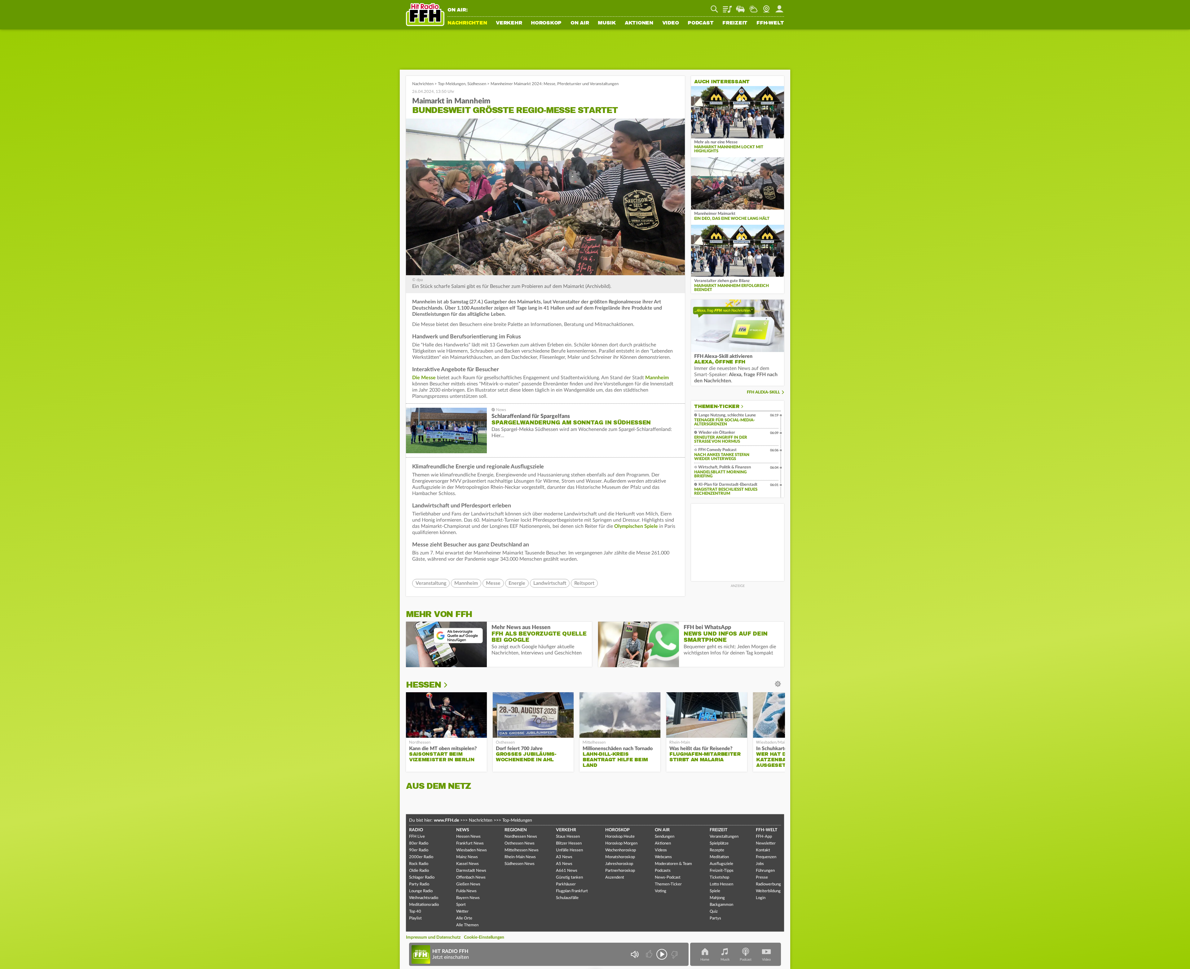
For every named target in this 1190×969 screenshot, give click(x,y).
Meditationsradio (424, 905)
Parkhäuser (566, 884)
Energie (517, 583)
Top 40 (415, 912)
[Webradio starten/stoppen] (661, 954)
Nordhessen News (521, 837)
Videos (661, 850)
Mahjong (717, 898)
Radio (416, 830)
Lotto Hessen (721, 884)
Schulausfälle (567, 898)
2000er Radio (421, 857)
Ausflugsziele (721, 864)
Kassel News (467, 864)
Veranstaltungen (724, 837)
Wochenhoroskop (620, 850)
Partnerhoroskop (620, 871)
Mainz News (467, 857)
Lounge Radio (421, 891)
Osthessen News (520, 843)
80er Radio (418, 843)
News (462, 830)
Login (760, 898)
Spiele (715, 891)
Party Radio (419, 884)
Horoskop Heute (620, 837)
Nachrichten (467, 23)
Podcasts (663, 871)
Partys (715, 918)
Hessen (423, 685)
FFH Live (417, 837)
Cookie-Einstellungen (484, 937)
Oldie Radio (419, 871)
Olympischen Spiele (636, 526)
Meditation (719, 857)
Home (704, 959)
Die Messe (424, 377)
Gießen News (468, 884)
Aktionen (639, 23)
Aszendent (614, 878)
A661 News (566, 871)
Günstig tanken (569, 878)
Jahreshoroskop (619, 864)
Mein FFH (779, 6)
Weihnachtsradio (423, 898)
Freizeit (734, 23)
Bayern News (468, 898)
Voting (660, 891)
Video (670, 23)
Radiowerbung (768, 884)
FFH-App (764, 837)
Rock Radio (418, 864)
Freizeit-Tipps (722, 871)
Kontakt (763, 850)
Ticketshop (719, 878)
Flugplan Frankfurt (572, 891)
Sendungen (664, 837)
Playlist (727, 6)
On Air (580, 23)
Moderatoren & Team (673, 864)
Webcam (766, 6)
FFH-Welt (770, 23)
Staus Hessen (568, 837)
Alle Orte (464, 918)
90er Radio (418, 850)
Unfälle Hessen (569, 850)
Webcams (663, 857)
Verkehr (509, 23)
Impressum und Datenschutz (433, 937)
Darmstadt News (471, 871)
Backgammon (721, 905)
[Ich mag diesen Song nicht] (673, 954)
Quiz (714, 912)
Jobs (760, 864)
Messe (493, 583)
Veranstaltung (431, 583)
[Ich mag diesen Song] (649, 954)
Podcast (700, 23)
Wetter (753, 6)
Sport (461, 905)
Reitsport (584, 583)
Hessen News (468, 837)
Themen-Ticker (716, 406)
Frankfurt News (470, 843)
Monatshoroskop (620, 857)
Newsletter (766, 843)
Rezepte (717, 850)
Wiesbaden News (471, 850)
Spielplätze (719, 843)
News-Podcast (668, 878)
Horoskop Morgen (621, 843)
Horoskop (546, 23)
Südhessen (476, 84)
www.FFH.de (446, 820)
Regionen (516, 830)
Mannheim (657, 377)
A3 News (564, 857)
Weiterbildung (768, 891)
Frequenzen (766, 857)
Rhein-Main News (520, 857)
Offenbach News (471, 878)
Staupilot (740, 6)
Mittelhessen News (522, 850)
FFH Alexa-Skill (763, 392)
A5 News (564, 864)
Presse (762, 878)
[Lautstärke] (634, 954)
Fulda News (466, 891)
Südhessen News (520, 864)
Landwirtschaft (549, 583)
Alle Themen (467, 925)
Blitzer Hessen (569, 843)
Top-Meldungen (451, 84)
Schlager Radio (421, 878)
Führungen (765, 871)
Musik (607, 23)
